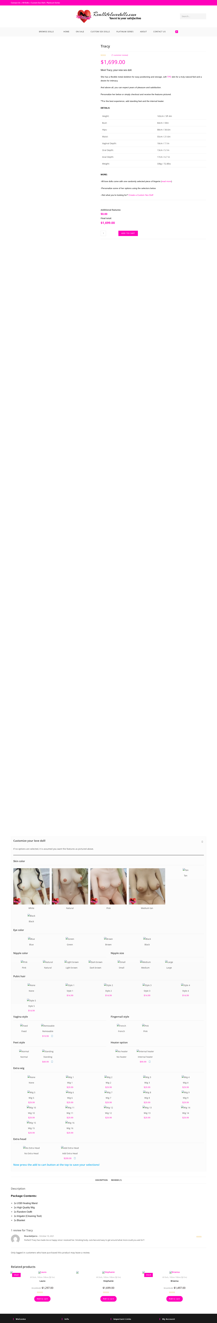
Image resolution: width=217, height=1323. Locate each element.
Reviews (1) (116, 1180)
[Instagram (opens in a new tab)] (18, 16)
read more (166, 181)
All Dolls (25, 2)
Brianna (174, 1281)
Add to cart (128, 233)
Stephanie (108, 1281)
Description (101, 1180)
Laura (42, 1281)
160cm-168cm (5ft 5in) (46, 1277)
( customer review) (120, 55)
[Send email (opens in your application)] (22, 16)
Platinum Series (53, 2)
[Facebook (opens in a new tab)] (13, 16)
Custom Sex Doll (38, 2)
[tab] (101, 1180)
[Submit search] (203, 16)
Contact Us (15, 2)
